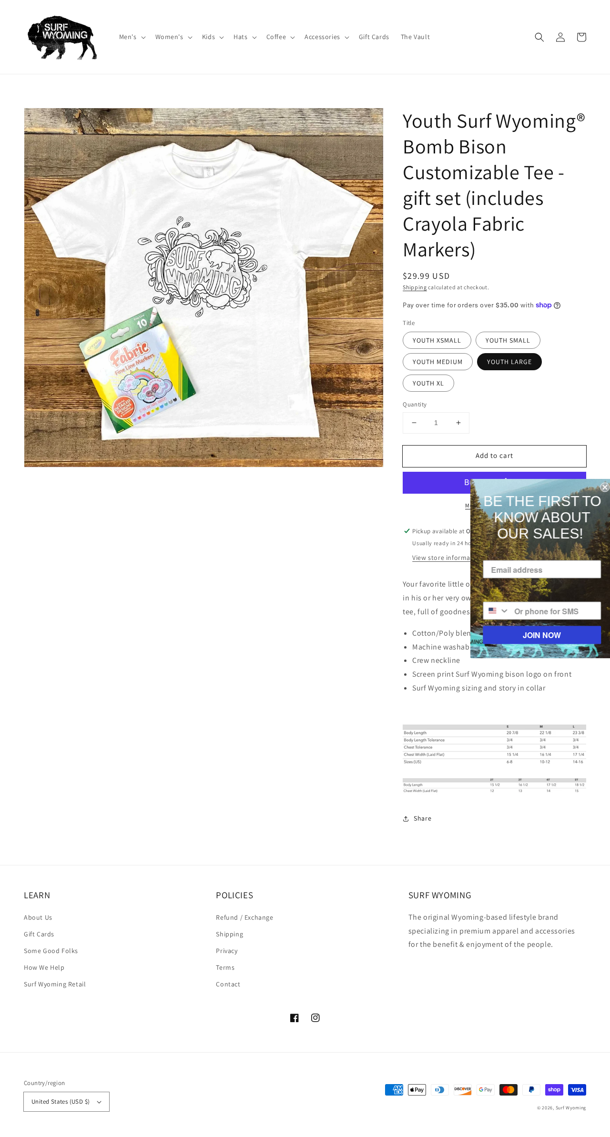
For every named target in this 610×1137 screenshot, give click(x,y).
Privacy (226, 950)
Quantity (415, 404)
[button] (131, 37)
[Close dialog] (601, 487)
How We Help (44, 967)
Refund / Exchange (244, 917)
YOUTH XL (428, 383)
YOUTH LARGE (509, 361)
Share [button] (422, 818)
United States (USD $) (60, 1101)
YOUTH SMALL (508, 340)
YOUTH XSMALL (437, 340)
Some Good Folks (51, 950)
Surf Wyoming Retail (55, 984)
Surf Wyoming (571, 1108)
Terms (225, 967)
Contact (228, 984)
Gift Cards (39, 934)
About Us (38, 917)
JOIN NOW (538, 634)
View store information (447, 557)
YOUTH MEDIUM (438, 361)
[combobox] (493, 610)
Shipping (415, 287)
